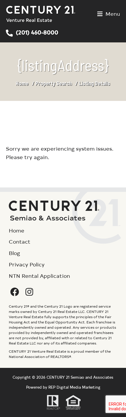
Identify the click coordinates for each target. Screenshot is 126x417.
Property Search (53, 83)
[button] (108, 14)
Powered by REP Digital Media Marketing (63, 387)
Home (22, 83)
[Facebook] (15, 292)
